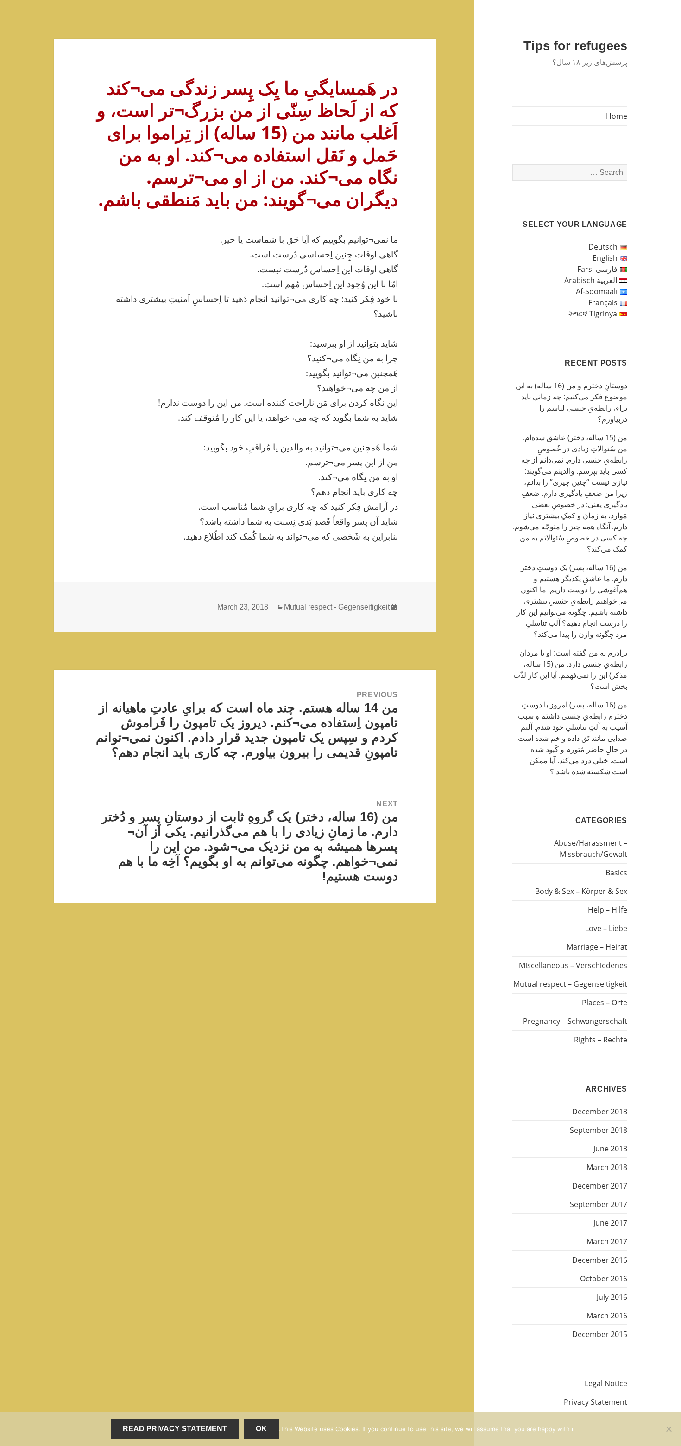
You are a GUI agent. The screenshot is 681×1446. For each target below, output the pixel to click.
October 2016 (603, 1278)
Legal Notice (606, 1383)
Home (616, 116)
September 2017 (598, 1204)
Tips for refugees (575, 46)
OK (261, 1429)
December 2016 (599, 1260)
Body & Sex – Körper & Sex (581, 891)
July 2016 (612, 1297)
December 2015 (599, 1334)
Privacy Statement (595, 1402)
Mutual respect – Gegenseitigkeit (570, 984)
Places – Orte (604, 1002)
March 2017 (606, 1241)
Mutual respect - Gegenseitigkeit (337, 607)
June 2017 (610, 1223)
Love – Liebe (606, 928)
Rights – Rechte (600, 1040)
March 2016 (606, 1316)
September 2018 (598, 1130)
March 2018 (606, 1167)
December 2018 (599, 1111)
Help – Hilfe (607, 910)
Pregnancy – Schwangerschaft (575, 1021)
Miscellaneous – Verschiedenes (573, 965)
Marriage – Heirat (597, 947)
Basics (616, 873)
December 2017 (599, 1186)
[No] (669, 1428)
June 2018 (610, 1149)
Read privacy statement (175, 1429)
